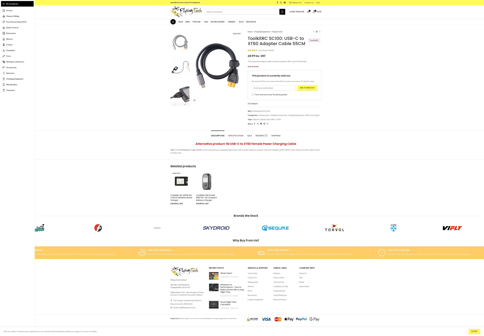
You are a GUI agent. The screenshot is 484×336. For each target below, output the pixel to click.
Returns (251, 286)
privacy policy (281, 94)
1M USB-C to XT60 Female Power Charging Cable (261, 144)
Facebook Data (279, 291)
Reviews (276, 273)
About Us (303, 273)
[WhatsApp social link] (267, 123)
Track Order (252, 273)
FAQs (250, 291)
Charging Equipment (262, 32)
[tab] (217, 134)
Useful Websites (280, 295)
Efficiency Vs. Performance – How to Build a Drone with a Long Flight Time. (232, 288)
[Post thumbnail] (214, 276)
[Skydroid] (216, 228)
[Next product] (319, 31)
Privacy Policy (278, 277)
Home (250, 32)
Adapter (256, 119)
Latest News (304, 286)
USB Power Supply (312, 115)
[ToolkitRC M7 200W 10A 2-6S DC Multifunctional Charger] (181, 182)
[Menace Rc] (39, 228)
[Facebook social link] (277, 2)
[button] (175, 104)
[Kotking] (393, 228)
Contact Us (252, 277)
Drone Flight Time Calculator (228, 303)
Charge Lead (265, 119)
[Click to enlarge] (194, 100)
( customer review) (266, 50)
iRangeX (157, 228)
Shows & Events (279, 299)
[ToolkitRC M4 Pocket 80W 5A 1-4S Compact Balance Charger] (207, 182)
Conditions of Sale (280, 286)
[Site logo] (186, 11)
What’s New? (226, 273)
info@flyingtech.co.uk (186, 307)
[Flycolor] (98, 228)
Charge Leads (277, 32)
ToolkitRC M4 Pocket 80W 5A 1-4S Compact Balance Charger (206, 197)
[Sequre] (275, 228)
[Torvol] (334, 228)
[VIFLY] (452, 228)
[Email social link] (261, 123)
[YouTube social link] (285, 2)
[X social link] (281, 2)
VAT (301, 277)
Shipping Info (253, 282)
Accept (474, 331)
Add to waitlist (307, 88)
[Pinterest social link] (264, 123)
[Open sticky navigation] (173, 21)
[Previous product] (313, 31)
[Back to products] (316, 31)
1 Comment (234, 277)
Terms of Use (278, 282)
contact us (111, 254)
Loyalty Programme (255, 299)
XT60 (278, 119)
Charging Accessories (278, 115)
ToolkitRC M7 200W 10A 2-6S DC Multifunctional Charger (181, 197)
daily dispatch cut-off (326, 254)
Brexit (301, 282)
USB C (273, 119)
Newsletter (252, 295)
